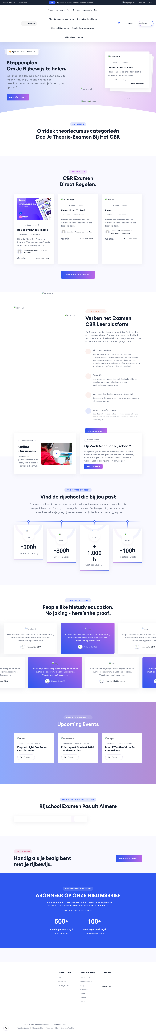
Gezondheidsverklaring (87, 19)
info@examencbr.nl (34, 250)
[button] (124, 98)
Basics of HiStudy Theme (32, 229)
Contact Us (85, 978)
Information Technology (120, 233)
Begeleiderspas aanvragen (83, 28)
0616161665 (23, 3)
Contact (83, 1002)
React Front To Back (120, 67)
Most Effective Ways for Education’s (120, 749)
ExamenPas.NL (67, 1028)
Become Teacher (87, 982)
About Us (62, 982)
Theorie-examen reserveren (61, 19)
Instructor (84, 990)
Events (83, 994)
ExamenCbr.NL (60, 1025)
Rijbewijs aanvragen (74, 37)
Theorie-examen (27, 440)
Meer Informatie (137, 84)
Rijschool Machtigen (60, 28)
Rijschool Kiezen (93, 440)
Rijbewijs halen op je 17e (58, 10)
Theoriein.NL (37, 1028)
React (109, 210)
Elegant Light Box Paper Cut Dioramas (32, 749)
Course (83, 998)
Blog (82, 986)
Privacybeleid (63, 986)
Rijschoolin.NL (52, 1028)
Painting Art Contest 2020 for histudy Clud (77, 749)
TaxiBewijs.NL (23, 1028)
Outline (91, 232)
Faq (59, 978)
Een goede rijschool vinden (85, 10)
